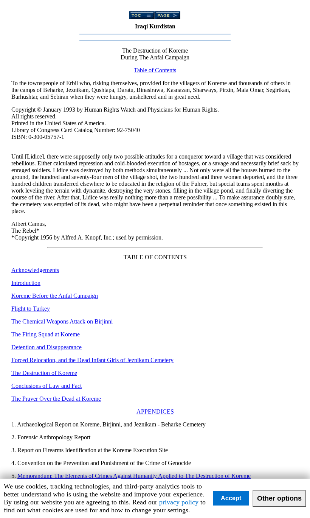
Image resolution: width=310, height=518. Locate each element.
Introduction (25, 283)
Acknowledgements (35, 270)
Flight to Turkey (30, 308)
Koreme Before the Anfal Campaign (54, 295)
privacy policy (178, 502)
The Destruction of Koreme (44, 373)
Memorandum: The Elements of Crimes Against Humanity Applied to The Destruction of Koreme (134, 476)
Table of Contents (155, 70)
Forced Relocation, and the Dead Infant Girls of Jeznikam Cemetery (92, 360)
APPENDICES (155, 411)
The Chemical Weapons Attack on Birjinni (62, 321)
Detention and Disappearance (46, 347)
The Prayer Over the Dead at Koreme (56, 398)
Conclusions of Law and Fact (46, 386)
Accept (231, 498)
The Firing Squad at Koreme (45, 334)
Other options (279, 498)
